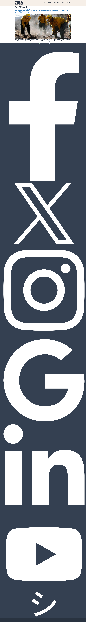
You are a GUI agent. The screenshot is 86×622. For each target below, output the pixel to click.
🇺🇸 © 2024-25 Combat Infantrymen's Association (43, 620)
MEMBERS (49, 2)
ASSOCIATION (56, 2)
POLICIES (68, 2)
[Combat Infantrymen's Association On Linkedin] (44, 516)
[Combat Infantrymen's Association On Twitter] (44, 243)
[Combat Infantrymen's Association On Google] (44, 422)
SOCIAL (63, 2)
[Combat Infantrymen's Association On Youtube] (44, 589)
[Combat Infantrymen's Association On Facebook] (44, 180)
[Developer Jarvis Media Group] (44, 616)
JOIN (44, 2)
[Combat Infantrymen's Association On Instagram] (44, 336)
